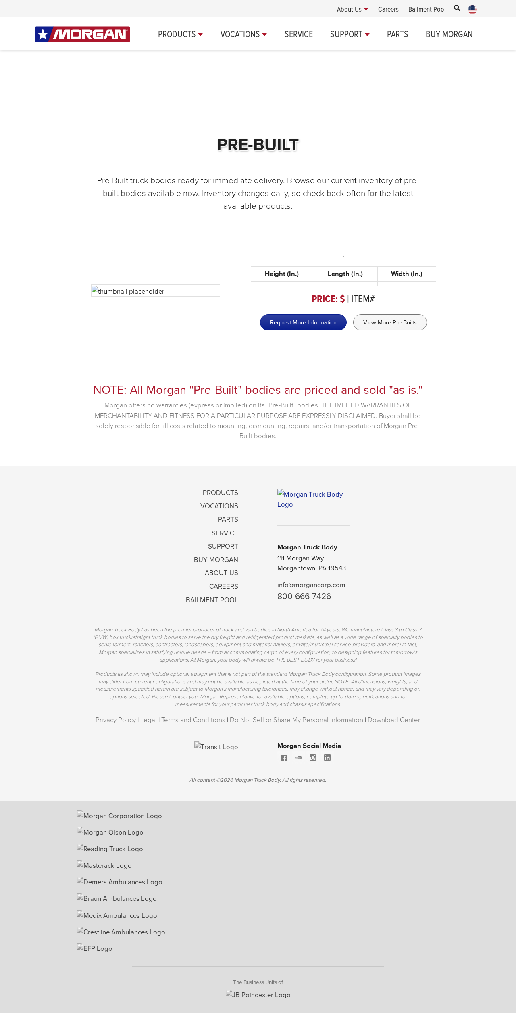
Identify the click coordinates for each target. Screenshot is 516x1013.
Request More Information (303, 322)
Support (346, 33)
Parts (397, 33)
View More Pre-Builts (390, 322)
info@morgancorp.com (311, 584)
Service (299, 33)
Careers (223, 586)
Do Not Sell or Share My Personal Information (296, 719)
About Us (221, 572)
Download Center (394, 719)
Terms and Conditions (193, 719)
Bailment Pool (212, 599)
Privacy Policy (116, 719)
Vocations (240, 33)
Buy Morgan (449, 33)
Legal (148, 719)
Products (177, 33)
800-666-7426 (304, 596)
